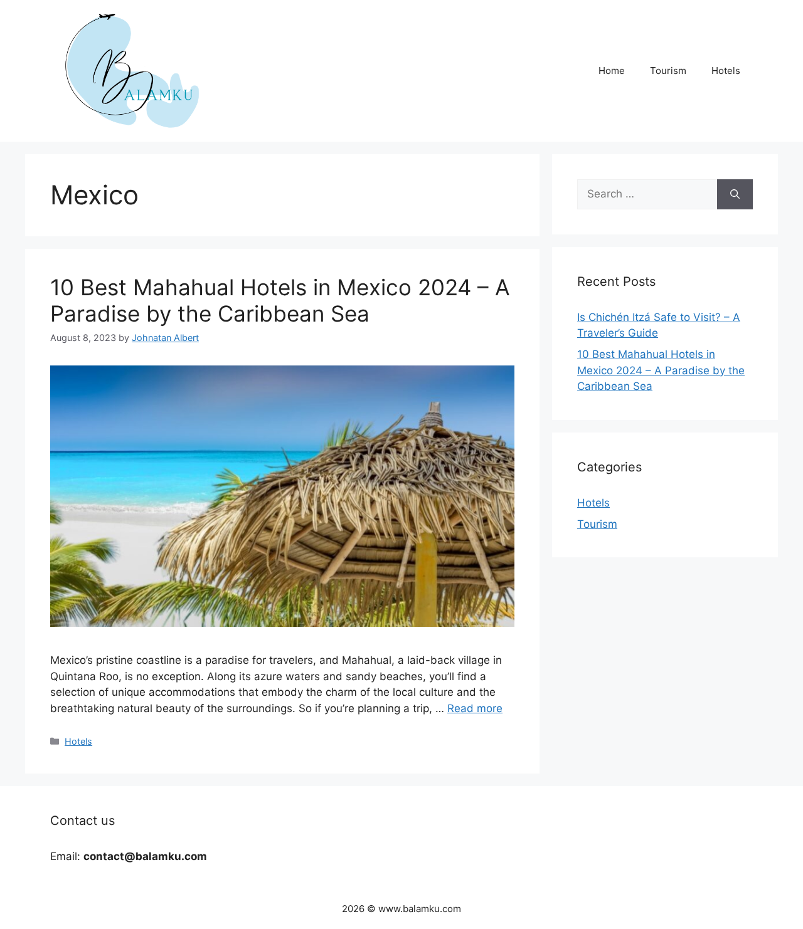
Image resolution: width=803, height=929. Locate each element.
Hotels (725, 70)
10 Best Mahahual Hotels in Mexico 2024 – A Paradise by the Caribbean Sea (280, 300)
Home (611, 70)
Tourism (668, 70)
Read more (475, 708)
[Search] (735, 194)
